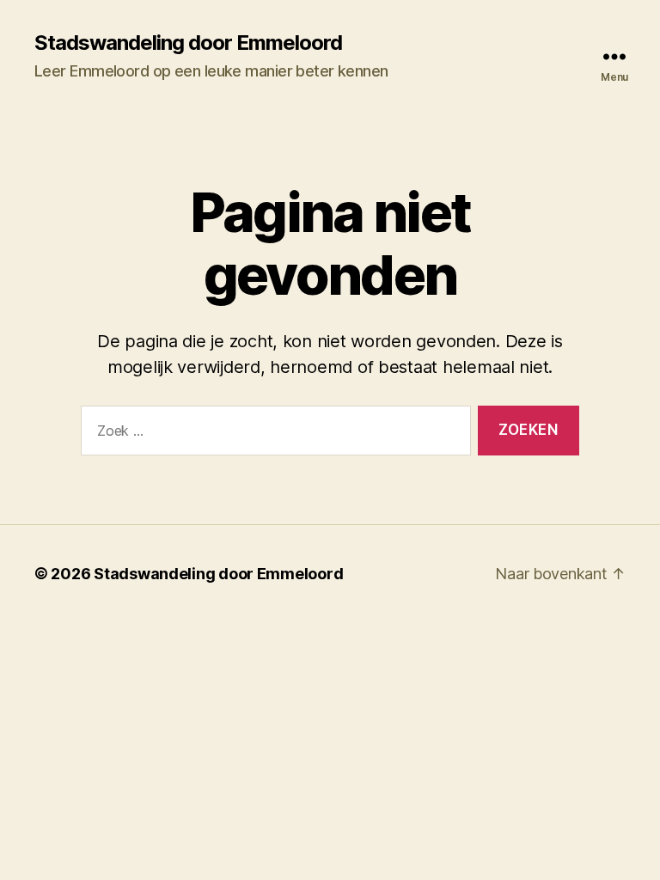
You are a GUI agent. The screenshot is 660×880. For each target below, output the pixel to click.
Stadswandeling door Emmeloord (188, 43)
